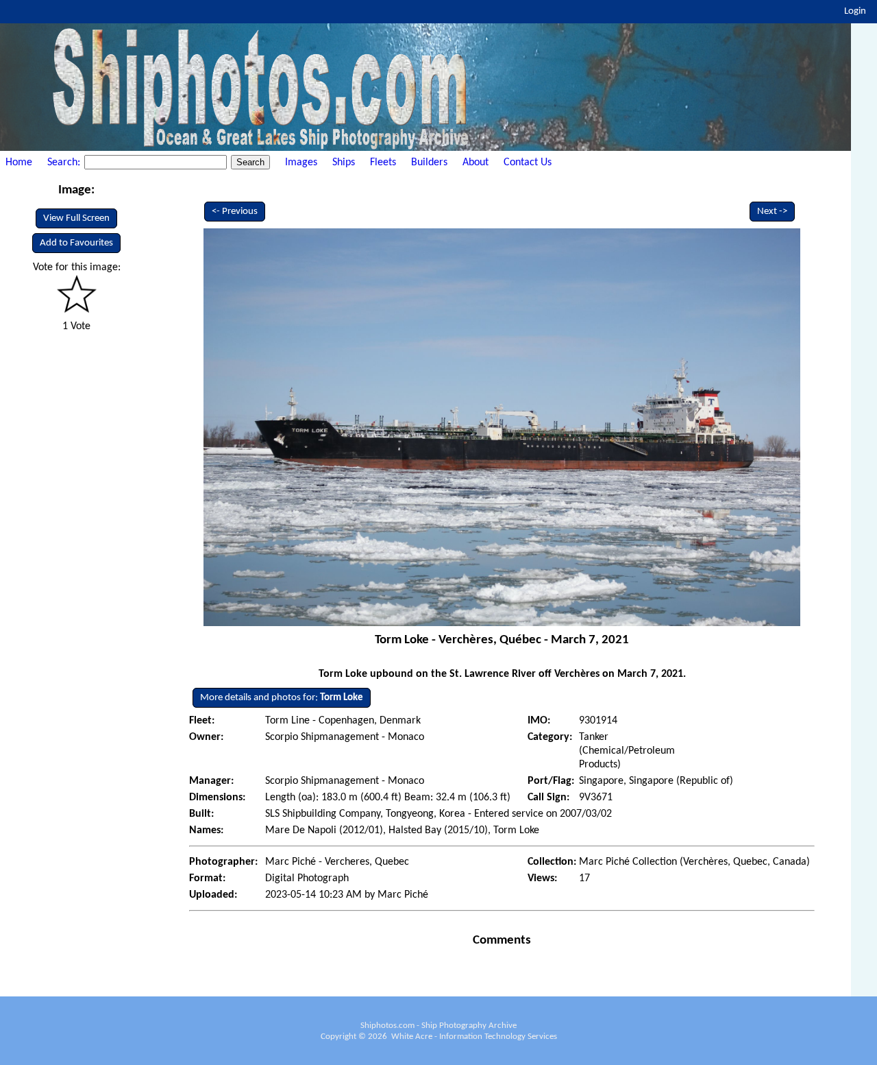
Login (855, 11)
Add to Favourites (76, 243)
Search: (65, 162)
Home (18, 162)
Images (301, 162)
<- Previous (235, 211)
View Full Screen (76, 218)
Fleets (383, 162)
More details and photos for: (281, 698)
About (475, 162)
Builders (429, 162)
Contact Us (528, 162)
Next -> (772, 211)
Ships (343, 162)
